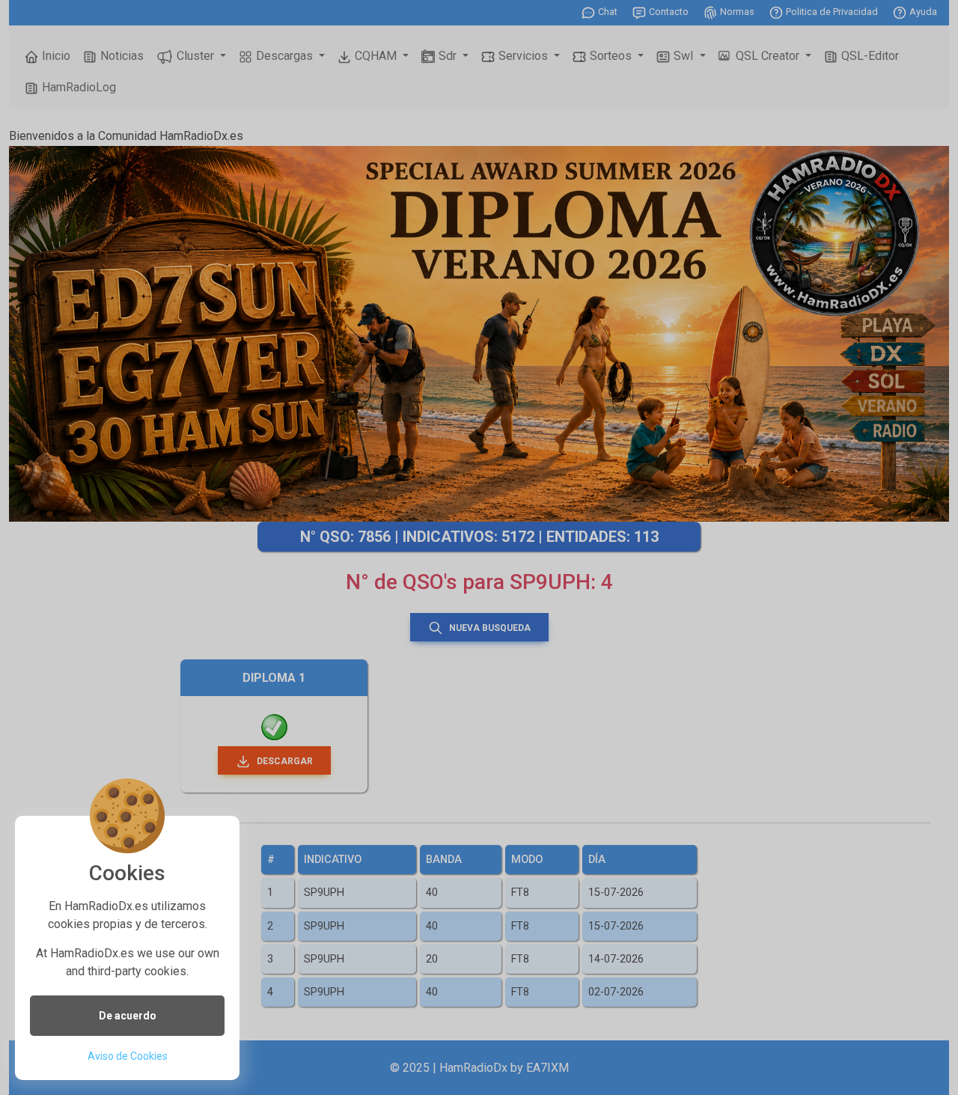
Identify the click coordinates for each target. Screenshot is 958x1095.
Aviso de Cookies (128, 1056)
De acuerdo (127, 1016)
